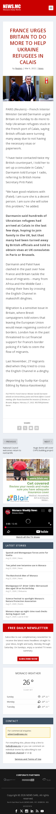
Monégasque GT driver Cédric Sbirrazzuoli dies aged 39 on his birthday (27, 587)
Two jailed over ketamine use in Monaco (26, 565)
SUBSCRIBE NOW (28, 658)
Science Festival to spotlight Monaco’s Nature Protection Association (25, 600)
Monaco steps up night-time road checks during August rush (26, 612)
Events (20, 604)
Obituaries (22, 591)
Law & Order (23, 617)
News (41, 68)
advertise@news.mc (17, 734)
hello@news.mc (13, 746)
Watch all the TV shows (28, 537)
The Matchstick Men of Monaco (22, 575)
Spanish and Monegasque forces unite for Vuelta (27, 554)
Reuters (18, 68)
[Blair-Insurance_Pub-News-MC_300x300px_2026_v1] (28, 501)
